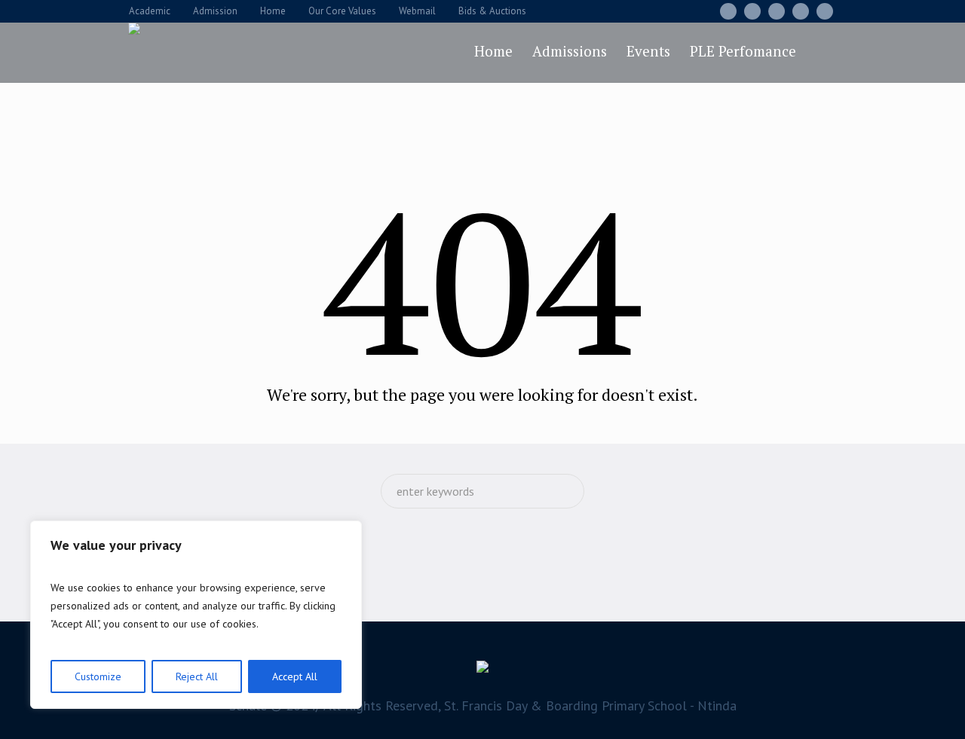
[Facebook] (728, 11)
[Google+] (752, 11)
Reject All (197, 676)
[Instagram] (776, 11)
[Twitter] (800, 11)
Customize (98, 676)
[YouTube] (824, 11)
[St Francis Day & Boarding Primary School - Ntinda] (482, 670)
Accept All (294, 676)
